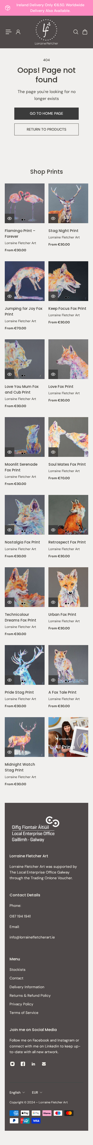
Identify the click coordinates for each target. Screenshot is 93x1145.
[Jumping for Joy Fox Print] (25, 281)
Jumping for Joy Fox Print (23, 311)
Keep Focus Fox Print (67, 308)
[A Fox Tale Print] (68, 665)
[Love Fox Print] (68, 359)
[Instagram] (12, 1064)
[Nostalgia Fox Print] (25, 515)
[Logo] (46, 32)
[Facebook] (23, 1064)
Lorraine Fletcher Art (20, 243)
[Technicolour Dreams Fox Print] (25, 587)
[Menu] (8, 32)
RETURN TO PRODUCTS (46, 129)
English (15, 1092)
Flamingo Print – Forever (20, 233)
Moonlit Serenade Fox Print (21, 467)
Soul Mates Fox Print (67, 464)
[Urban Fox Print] (68, 587)
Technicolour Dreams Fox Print (20, 617)
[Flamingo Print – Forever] (25, 203)
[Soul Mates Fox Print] (68, 437)
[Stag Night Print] (68, 203)
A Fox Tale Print (62, 692)
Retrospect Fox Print (67, 542)
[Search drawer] (75, 32)
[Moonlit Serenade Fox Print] (25, 437)
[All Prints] (68, 737)
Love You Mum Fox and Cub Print (22, 389)
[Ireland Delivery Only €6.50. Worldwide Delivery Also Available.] (46, 8)
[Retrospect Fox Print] (68, 515)
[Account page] (17, 32)
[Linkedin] (33, 1064)
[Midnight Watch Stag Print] (25, 737)
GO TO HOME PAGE (46, 113)
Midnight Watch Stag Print (20, 767)
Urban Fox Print (62, 614)
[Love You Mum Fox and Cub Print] (25, 359)
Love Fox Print (60, 386)
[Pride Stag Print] (25, 665)
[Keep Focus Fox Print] (68, 281)
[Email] (44, 1064)
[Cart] (84, 32)
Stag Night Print (63, 230)
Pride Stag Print (19, 692)
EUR (35, 1092)
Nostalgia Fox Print (22, 542)
